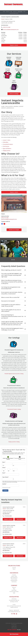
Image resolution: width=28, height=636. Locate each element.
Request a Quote (14, 45)
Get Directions (14, 634)
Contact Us (15, 11)
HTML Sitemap (14, 627)
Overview (14, 567)
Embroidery (5, 142)
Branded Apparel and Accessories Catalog (14, 373)
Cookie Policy (14, 626)
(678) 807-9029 (8, 534)
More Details (20, 519)
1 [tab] (12, 259)
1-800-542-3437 (16, 610)
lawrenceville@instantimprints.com (10, 29)
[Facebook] (2, 223)
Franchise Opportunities (14, 13)
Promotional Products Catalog (14, 409)
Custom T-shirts (6, 140)
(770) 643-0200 (8, 515)
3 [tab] (16, 259)
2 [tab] (14, 259)
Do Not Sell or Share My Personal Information (14, 623)
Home (4, 11)
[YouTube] (4, 223)
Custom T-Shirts (14, 576)
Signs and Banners (7, 148)
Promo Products (14, 579)
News (24, 11)
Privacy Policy (14, 624)
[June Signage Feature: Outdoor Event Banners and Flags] (14, 248)
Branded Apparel (14, 580)
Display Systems (6, 150)
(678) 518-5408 (6, 27)
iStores (14, 569)
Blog (11, 11)
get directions (4, 25)
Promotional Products (8, 144)
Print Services (6, 146)
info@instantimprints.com (15, 611)
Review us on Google (14, 229)
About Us (7, 11)
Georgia (16, 106)
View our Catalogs (14, 93)
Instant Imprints (12, 629)
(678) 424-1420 (8, 552)
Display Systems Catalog (14, 441)
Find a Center (20, 11)
